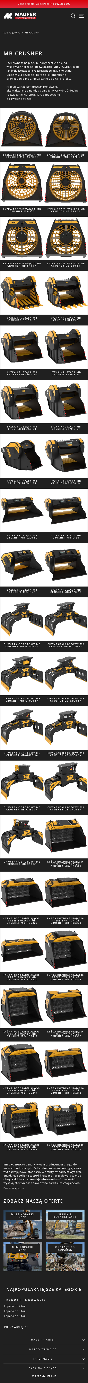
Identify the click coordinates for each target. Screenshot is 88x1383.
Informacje (43, 1358)
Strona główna (11, 32)
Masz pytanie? (43, 1339)
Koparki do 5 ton (15, 1316)
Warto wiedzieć (42, 1349)
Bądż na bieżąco (43, 1368)
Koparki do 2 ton (15, 1306)
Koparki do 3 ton (15, 1311)
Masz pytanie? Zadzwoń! (43, 3)
